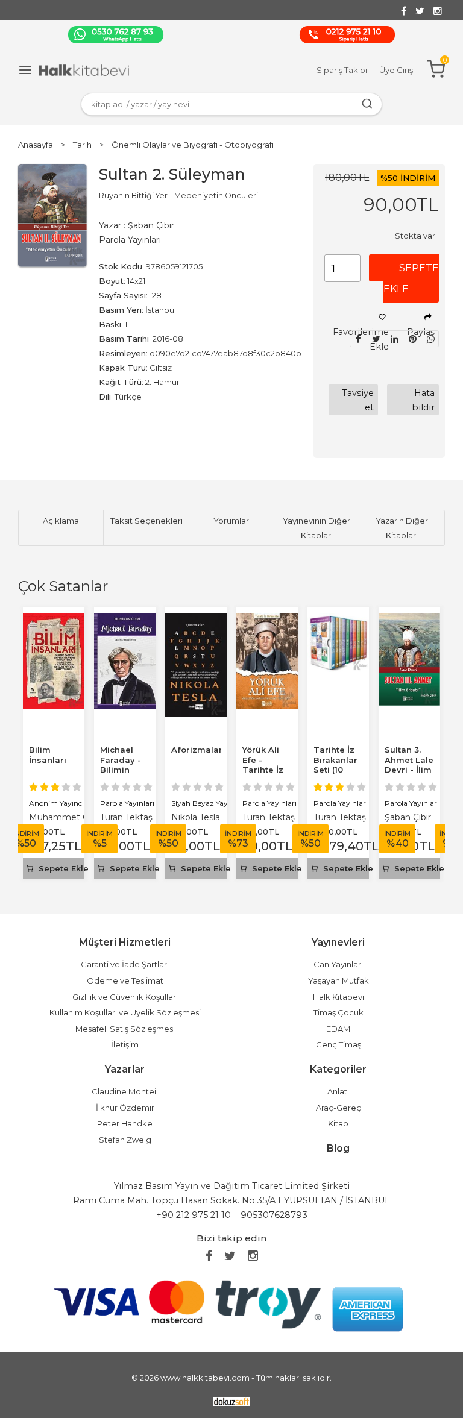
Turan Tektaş (126, 817)
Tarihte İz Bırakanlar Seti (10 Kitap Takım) (335, 770)
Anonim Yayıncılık (60, 803)
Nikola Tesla (195, 817)
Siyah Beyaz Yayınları (208, 803)
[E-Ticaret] (231, 1401)
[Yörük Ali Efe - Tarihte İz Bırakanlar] (267, 620)
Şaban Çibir (408, 817)
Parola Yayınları (127, 803)
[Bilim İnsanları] (53, 620)
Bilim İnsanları (47, 755)
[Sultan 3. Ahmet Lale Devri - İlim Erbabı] (409, 620)
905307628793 (274, 1214)
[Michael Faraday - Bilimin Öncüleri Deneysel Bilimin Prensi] (125, 620)
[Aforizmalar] (196, 620)
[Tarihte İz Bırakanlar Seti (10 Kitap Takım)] (338, 620)
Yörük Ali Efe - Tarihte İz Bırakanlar (264, 765)
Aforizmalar (196, 749)
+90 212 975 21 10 (193, 1214)
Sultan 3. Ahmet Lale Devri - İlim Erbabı (409, 765)
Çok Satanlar (63, 586)
